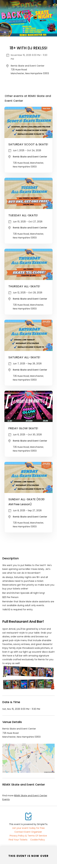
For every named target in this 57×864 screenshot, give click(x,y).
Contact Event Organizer (28, 831)
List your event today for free (28, 828)
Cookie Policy (37, 839)
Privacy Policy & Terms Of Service (28, 835)
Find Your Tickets (18, 839)
